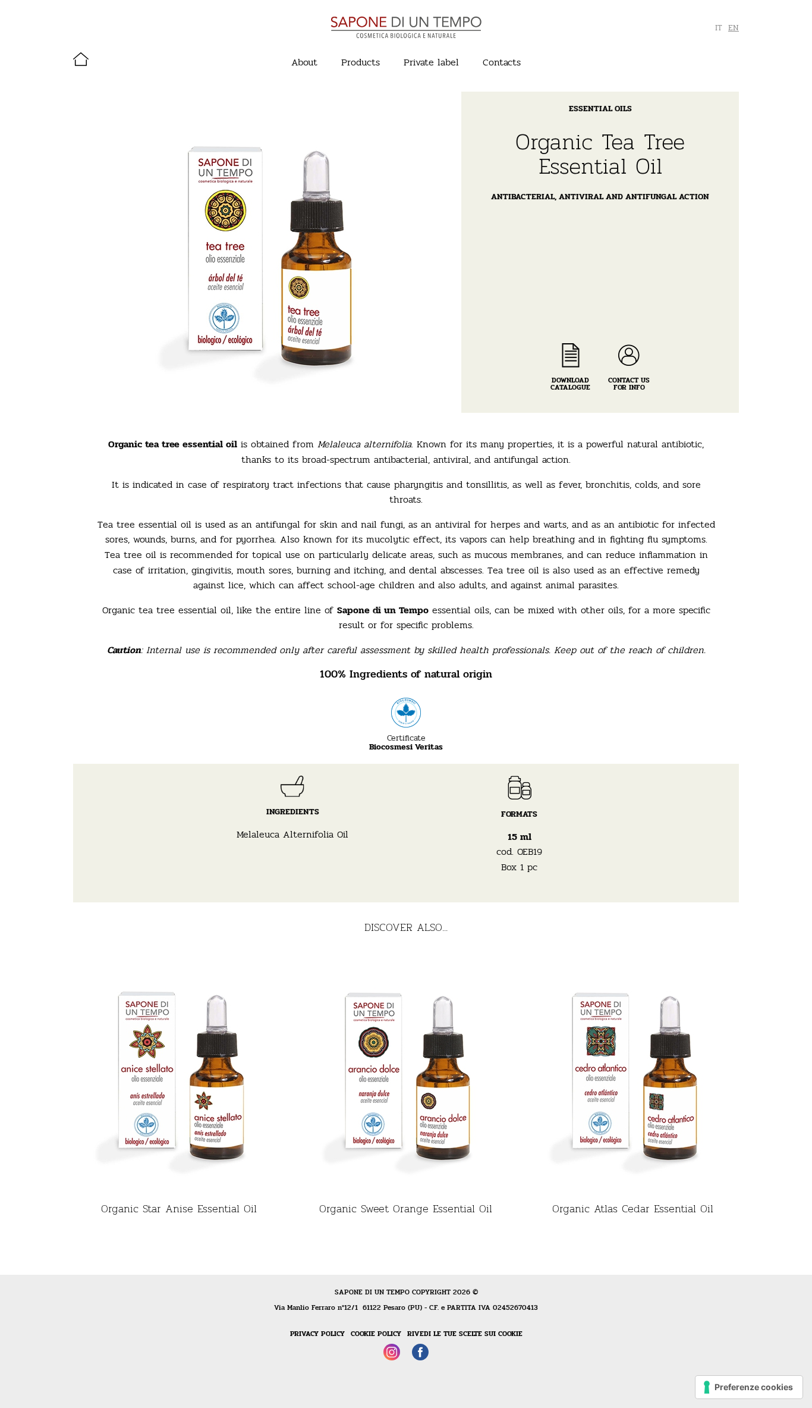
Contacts (502, 62)
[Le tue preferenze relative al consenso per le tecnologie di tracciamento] (748, 1387)
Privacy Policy (317, 1333)
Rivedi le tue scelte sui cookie (465, 1333)
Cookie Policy (376, 1333)
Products (360, 62)
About (304, 62)
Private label (431, 62)
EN (733, 28)
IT (718, 28)
